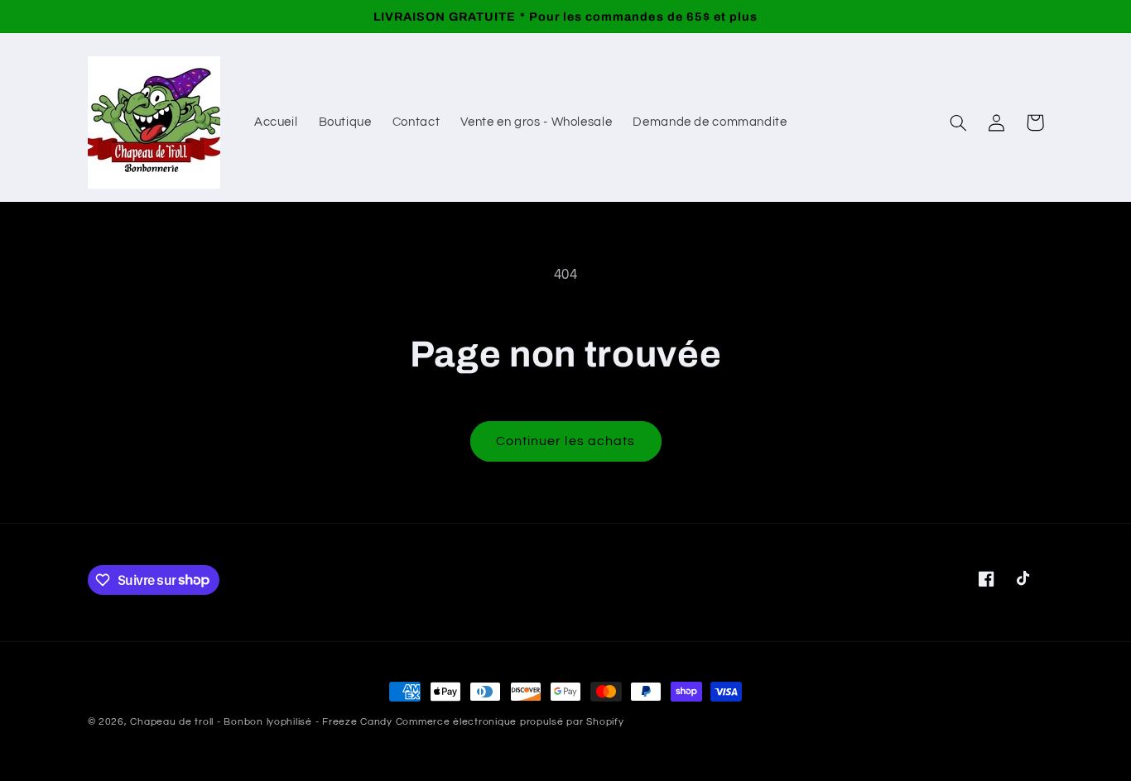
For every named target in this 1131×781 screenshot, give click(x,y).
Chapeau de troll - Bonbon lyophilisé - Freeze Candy (261, 721)
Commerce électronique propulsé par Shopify (510, 721)
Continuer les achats (565, 441)
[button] (959, 122)
